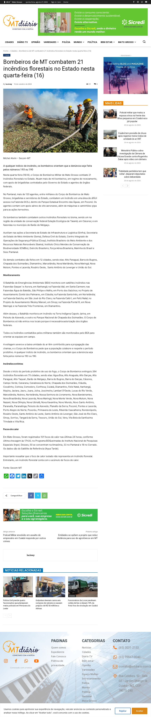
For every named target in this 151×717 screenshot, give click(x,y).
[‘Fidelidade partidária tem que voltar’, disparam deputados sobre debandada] (110, 172)
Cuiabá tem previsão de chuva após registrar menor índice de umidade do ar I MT (132, 136)
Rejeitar (122, 711)
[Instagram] (138, 2)
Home (5, 51)
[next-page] (10, 616)
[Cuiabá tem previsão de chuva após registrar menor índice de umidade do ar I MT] (110, 134)
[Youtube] (146, 2)
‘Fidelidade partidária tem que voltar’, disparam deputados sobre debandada (132, 174)
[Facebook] (134, 2)
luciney (9, 84)
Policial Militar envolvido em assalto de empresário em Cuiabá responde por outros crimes (24, 538)
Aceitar (139, 711)
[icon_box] (126, 659)
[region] (75, 710)
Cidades (13, 51)
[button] (144, 41)
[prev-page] (5, 616)
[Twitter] (38, 495)
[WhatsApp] (142, 2)
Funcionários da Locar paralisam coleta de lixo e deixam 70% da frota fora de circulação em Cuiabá (83, 603)
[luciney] (15, 555)
